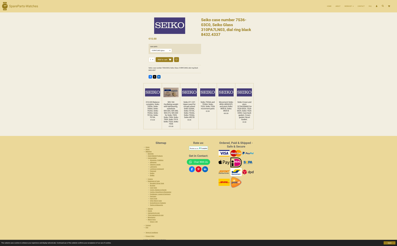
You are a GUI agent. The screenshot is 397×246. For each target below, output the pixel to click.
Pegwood (153, 171)
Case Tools (153, 188)
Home (147, 147)
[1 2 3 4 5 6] (152, 59)
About (147, 149)
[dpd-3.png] (248, 172)
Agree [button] (389, 243)
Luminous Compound (157, 169)
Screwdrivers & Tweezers (158, 203)
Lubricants (153, 167)
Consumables (152, 158)
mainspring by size (154, 213)
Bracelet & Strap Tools (157, 183)
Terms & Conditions (152, 232)
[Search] (382, 6)
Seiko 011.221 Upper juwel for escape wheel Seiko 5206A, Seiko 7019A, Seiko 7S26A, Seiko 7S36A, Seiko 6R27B (189, 109)
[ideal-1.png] (236, 162)
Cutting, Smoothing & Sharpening (160, 192)
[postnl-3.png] (236, 182)
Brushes (152, 185)
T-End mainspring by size (155, 215)
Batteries (151, 154)
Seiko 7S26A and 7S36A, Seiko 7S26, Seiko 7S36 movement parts (208, 105)
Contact (148, 225)
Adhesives (153, 162)
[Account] (376, 6)
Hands (150, 211)
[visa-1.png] (224, 153)
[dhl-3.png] (224, 182)
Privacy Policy (150, 236)
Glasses (150, 209)
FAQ (147, 227)
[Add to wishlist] (176, 59)
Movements (151, 217)
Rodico (152, 173)
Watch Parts (152, 219)
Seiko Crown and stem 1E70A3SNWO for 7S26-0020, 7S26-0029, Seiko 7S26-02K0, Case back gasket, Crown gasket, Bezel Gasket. (244, 111)
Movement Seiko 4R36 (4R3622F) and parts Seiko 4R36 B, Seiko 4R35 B (226, 106)
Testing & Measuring (156, 205)
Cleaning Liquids (155, 164)
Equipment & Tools (154, 181)
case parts (153, 46)
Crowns (150, 179)
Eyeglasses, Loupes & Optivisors (160, 194)
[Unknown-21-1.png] (236, 172)
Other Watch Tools (156, 201)
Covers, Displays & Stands (158, 190)
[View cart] (389, 6)
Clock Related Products (155, 156)
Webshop (149, 151)
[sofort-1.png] (224, 172)
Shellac (152, 175)
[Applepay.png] (224, 162)
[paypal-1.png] (248, 153)
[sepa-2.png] (248, 162)
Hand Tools (153, 198)
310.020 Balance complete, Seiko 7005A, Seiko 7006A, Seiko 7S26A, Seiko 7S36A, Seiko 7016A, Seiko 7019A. (153, 109)
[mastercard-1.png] (236, 153)
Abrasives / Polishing (156, 160)
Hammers (153, 196)
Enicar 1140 (154, 222)
